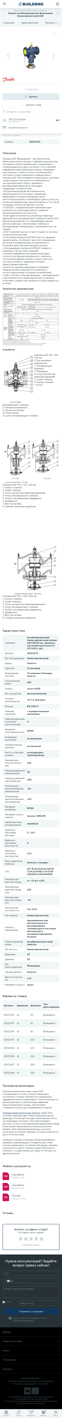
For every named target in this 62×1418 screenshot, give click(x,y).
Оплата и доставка (12, 1341)
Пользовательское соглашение (31, 1403)
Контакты (8, 1369)
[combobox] (8, 1281)
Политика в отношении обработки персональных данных (31, 1401)
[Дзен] (35, 1390)
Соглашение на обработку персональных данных (31, 1397)
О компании (9, 1359)
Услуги (6, 1350)
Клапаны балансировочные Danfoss (21, 1113)
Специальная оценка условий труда (31, 1399)
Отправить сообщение (31, 1311)
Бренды (7, 1332)
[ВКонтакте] (27, 1390)
